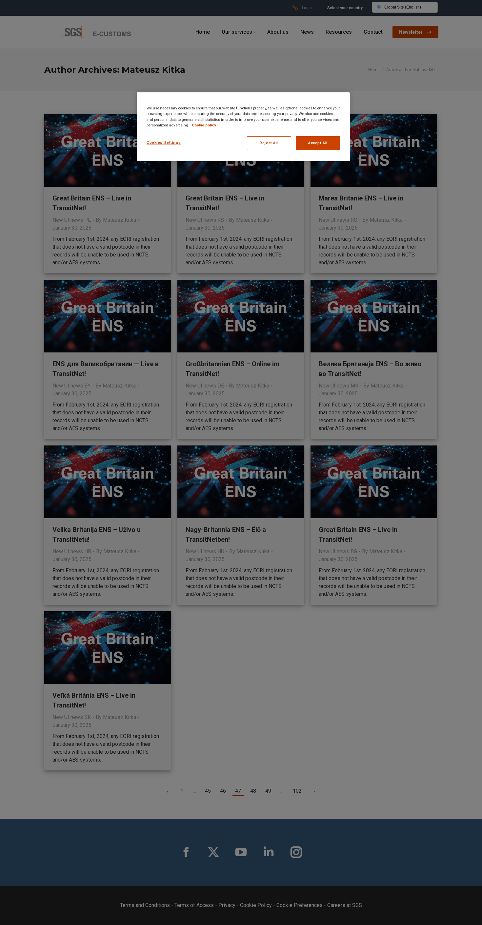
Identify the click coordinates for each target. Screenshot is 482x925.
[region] (243, 126)
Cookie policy (204, 125)
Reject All (269, 143)
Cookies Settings (164, 142)
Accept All (318, 143)
